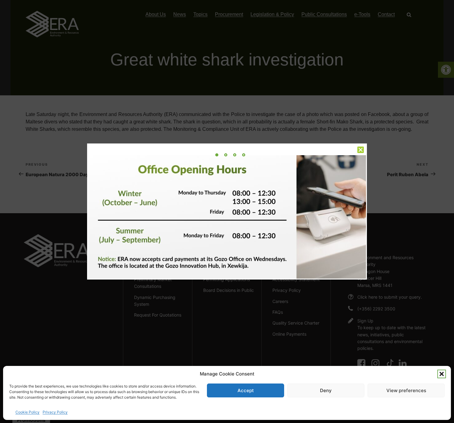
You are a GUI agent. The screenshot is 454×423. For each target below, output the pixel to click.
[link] (216, 154)
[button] (442, 374)
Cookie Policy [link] (27, 412)
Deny (326, 390)
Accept (246, 390)
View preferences (406, 390)
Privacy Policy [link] (55, 412)
